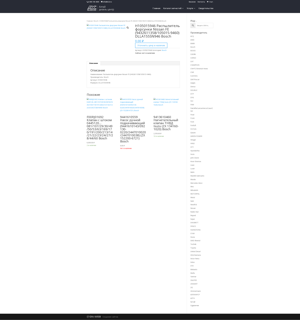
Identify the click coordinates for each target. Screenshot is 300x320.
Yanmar (193, 276)
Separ (192, 219)
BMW (192, 43)
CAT (192, 61)
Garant (193, 133)
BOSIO (193, 50)
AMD (192, 40)
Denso (192, 86)
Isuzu (192, 154)
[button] (128, 28)
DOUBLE (193, 90)
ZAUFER (193, 280)
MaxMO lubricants (197, 176)
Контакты (201, 2)
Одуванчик (194, 305)
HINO (192, 143)
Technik (193, 244)
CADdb (193, 54)
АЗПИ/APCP (195, 294)
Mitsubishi (194, 190)
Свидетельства (206, 8)
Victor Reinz (194, 258)
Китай (192, 302)
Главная (156, 8)
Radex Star (194, 212)
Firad (192, 115)
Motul (192, 197)
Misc (192, 186)
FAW (192, 104)
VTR (191, 266)
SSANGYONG (195, 230)
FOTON (193, 129)
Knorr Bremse (195, 161)
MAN (192, 172)
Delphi (192, 83)
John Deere (194, 158)
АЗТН (192, 298)
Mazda (193, 179)
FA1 (191, 101)
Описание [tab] (93, 63)
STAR (192, 233)
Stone (192, 237)
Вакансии (192, 2)
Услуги (190, 8)
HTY (192, 147)
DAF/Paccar (194, 79)
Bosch (96, 21)
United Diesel (195, 251)
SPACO (193, 226)
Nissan (193, 208)
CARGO (193, 58)
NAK (192, 201)
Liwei (192, 165)
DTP (192, 94)
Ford (192, 122)
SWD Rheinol (195, 240)
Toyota (193, 248)
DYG (192, 97)
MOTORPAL (195, 194)
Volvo (192, 262)
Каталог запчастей (172, 8)
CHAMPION (194, 65)
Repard (193, 215)
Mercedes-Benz (196, 183)
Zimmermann (195, 291)
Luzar (192, 168)
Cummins (194, 76)
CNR (192, 72)
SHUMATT (194, 222)
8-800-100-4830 (93, 2)
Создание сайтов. (110, 317)
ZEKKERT (194, 284)
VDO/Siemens (195, 255)
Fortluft (193, 125)
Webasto (193, 269)
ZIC (191, 287)
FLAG (192, 118)
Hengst (193, 140)
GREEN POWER (196, 136)
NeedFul (193, 204)
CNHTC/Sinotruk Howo (199, 68)
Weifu (192, 273)
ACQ (192, 36)
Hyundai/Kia (194, 151)
